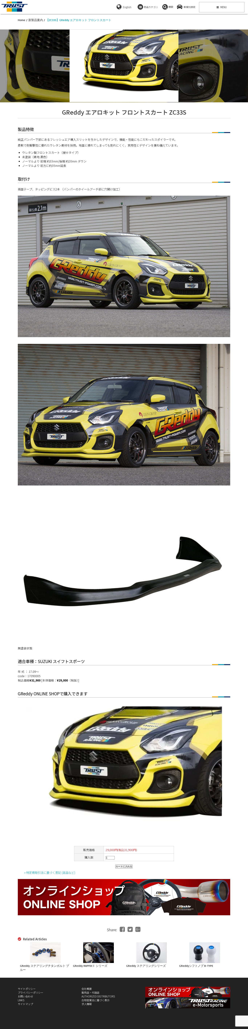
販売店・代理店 (90, 992)
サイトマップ (25, 1004)
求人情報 (87, 1004)
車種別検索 (189, 7)
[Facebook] (122, 929)
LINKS (21, 1000)
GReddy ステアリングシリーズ (146, 966)
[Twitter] (130, 929)
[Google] (137, 929)
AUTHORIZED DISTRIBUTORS (98, 996)
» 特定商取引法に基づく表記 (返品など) (49, 872)
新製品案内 (35, 20)
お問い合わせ (25, 996)
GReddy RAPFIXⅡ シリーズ (90, 966)
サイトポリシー (27, 989)
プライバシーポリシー (30, 992)
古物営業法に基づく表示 (95, 1000)
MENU (223, 7)
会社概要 (87, 989)
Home (21, 20)
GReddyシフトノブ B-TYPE (196, 966)
